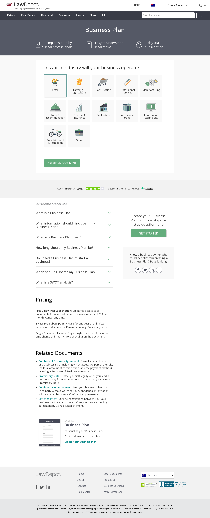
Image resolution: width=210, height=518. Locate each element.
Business (64, 15)
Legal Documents (113, 473)
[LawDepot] (22, 4)
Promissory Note (49, 376)
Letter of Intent (48, 399)
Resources (109, 479)
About (80, 479)
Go (201, 15)
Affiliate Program (113, 491)
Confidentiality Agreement (55, 387)
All (103, 15)
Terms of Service (130, 512)
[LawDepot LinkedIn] (48, 487)
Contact (81, 485)
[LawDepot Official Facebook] (38, 487)
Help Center (83, 491)
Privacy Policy (96, 505)
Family (80, 15)
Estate (11, 15)
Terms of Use (74, 505)
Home (80, 473)
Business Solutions (114, 485)
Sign (93, 15)
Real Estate (28, 15)
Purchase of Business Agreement (59, 361)
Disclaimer (84, 505)
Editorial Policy (112, 505)
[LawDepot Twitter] (43, 487)
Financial (47, 15)
